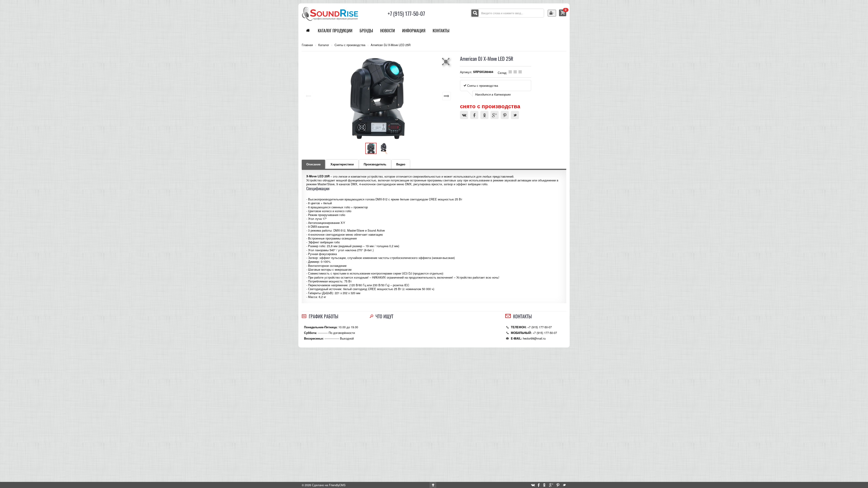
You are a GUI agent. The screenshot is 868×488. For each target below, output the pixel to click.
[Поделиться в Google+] (495, 115)
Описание (313, 164)
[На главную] (330, 13)
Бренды (366, 30)
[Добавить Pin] (505, 115)
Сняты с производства (350, 45)
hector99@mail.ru (534, 338)
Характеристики (342, 164)
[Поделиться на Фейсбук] (474, 115)
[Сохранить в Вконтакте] (464, 115)
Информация (413, 30)
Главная (307, 45)
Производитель (375, 164)
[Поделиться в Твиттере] (515, 115)
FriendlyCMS (337, 485)
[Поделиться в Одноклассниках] (484, 115)
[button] (446, 61)
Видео (400, 164)
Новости (387, 30)
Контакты (441, 30)
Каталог (323, 45)
